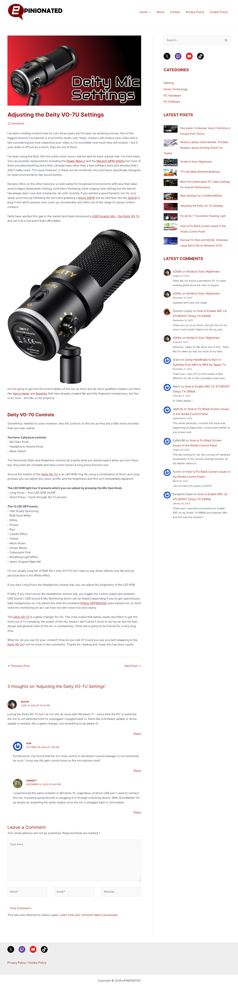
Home (143, 12)
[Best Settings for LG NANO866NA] (171, 196)
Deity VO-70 (21, 617)
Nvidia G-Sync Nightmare (196, 161)
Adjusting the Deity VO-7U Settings (201, 205)
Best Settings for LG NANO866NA (201, 195)
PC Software (172, 101)
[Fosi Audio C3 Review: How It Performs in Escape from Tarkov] (171, 129)
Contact (175, 12)
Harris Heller (21, 393)
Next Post (133, 666)
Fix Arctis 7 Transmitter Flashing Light (203, 215)
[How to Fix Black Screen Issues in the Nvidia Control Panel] (171, 226)
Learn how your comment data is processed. (89, 915)
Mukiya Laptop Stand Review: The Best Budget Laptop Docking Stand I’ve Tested (196, 147)
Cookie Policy (219, 12)
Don (28, 743)
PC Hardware (172, 95)
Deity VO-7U (49, 474)
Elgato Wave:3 (76, 161)
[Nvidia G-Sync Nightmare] (171, 162)
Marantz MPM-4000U (111, 161)
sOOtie (25, 701)
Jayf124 (178, 409)
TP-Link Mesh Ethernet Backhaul (200, 171)
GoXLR (132, 198)
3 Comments (15, 123)
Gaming (169, 83)
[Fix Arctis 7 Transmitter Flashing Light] (171, 216)
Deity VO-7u (15, 644)
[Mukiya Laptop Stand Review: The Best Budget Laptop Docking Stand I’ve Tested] (171, 143)
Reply (137, 733)
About (160, 12)
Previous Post (19, 666)
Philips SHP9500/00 (93, 603)
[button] (149, 12)
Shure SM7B (86, 198)
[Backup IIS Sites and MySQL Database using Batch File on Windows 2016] (171, 240)
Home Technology (176, 89)
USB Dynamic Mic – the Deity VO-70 (115, 216)
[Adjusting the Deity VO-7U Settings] (171, 206)
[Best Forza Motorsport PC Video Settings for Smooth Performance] (171, 182)
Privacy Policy (195, 12)
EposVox (41, 393)
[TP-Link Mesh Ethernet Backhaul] (171, 172)
